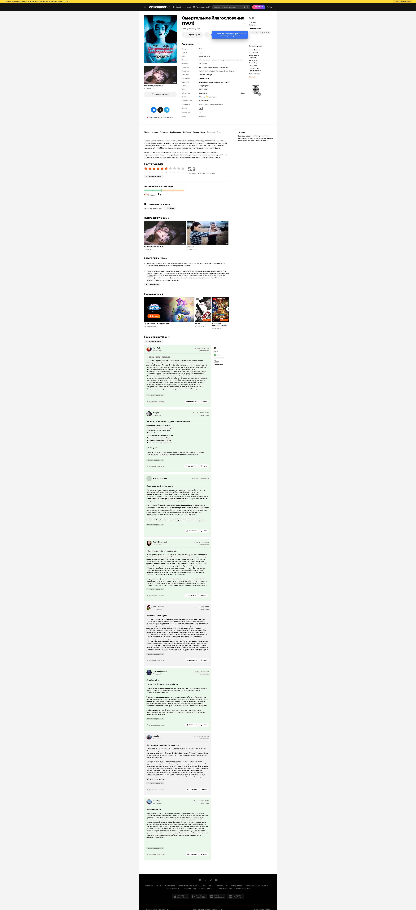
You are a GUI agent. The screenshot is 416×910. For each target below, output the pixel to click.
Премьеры (164, 132)
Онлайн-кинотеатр (183, 7)
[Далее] (228, 309)
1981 (200, 49)
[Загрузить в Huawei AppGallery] (217, 896)
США (200, 52)
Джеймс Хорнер (204, 78)
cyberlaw (156, 801)
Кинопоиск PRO (222, 885)
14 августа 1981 (204, 100)
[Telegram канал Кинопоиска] (210, 880)
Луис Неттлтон (254, 68)
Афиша (214, 909)
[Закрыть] (245, 33)
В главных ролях (255, 46)
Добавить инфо (168, 117)
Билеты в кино (152, 294)
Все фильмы (250, 885)
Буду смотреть (194, 35)
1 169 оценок (253, 22)
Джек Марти (203, 82)
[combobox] (227, 7)
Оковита (226, 82)
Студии (196, 132)
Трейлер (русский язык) (153, 86)
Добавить (170, 208)
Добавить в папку (162, 94)
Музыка (207, 909)
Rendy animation (160, 671)
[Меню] (145, 7)
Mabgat (156, 413)
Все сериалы (263, 885)
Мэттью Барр (224, 67)
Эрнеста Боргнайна (190, 263)
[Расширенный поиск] (244, 7)
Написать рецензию (155, 176)
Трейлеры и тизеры (155, 217)
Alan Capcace (158, 607)
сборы (242, 93)
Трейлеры (187, 132)
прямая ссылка (204, 350)
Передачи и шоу (189, 888)
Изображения (175, 132)
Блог (211, 885)
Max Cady (157, 348)
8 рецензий (253, 25)
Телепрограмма (198, 909)
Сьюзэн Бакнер (254, 55)
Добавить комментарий (157, 401)
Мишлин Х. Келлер (216, 71)
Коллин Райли (253, 60)
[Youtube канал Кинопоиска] (215, 880)
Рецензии (211, 132)
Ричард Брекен (204, 85)
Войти (269, 7)
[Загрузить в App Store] (180, 896)
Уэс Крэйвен (203, 63)
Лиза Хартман (253, 65)
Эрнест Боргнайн (255, 70)
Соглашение (170, 885)
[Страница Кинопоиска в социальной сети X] (205, 880)
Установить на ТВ (203, 7)
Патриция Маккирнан (215, 82)
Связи (203, 132)
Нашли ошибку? (154, 117)
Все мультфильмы (173, 888)
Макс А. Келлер (204, 71)
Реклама (159, 885)
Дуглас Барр (253, 63)
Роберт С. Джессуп (205, 74)
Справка (203, 885)
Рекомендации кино (206, 888)
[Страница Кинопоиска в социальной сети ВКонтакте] (200, 880)
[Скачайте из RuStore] (235, 896)
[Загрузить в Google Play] (199, 896)
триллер (207, 56)
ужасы (201, 56)
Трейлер (190, 247)
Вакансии (149, 885)
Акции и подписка (224, 888)
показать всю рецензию (155, 395)
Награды (154, 132)
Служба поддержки (242, 888)
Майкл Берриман (254, 73)
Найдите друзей (244, 135)
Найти (247, 7)
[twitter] (160, 110)
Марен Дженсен (254, 50)
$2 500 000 (203, 89)
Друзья (241, 132)
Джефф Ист (252, 57)
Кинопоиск (161, 909)
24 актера (252, 77)
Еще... (219, 132)
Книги (221, 909)
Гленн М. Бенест (213, 67)
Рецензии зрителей (155, 337)
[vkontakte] (154, 110)
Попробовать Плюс (259, 7)
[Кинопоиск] (158, 7)
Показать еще (153, 284)
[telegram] (167, 110)
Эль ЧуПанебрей (160, 542)
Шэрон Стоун (253, 52)
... (233, 71)
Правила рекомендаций (187, 885)
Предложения (236, 885)
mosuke (156, 736)
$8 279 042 (203, 93)
